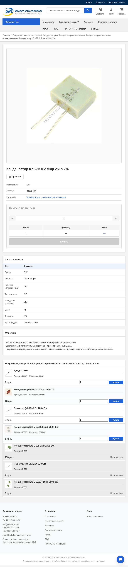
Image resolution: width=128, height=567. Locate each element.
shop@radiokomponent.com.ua (16, 535)
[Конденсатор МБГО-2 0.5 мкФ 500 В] (8, 391)
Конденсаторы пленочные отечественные (46, 197)
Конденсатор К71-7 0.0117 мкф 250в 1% (36, 481)
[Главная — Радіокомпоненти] (22, 11)
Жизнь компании (95, 516)
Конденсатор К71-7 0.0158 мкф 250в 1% (36, 427)
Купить (64, 241)
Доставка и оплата (107, 22)
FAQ (56, 28)
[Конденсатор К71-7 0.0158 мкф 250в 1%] (8, 429)
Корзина (122, 14)
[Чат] (120, 559)
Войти (111, 14)
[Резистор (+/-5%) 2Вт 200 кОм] (8, 410)
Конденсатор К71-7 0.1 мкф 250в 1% (34, 445)
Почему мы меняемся (75, 28)
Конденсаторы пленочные (71, 35)
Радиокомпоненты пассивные (27, 35)
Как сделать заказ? (69, 22)
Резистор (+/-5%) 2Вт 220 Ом (30, 463)
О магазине (48, 22)
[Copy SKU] (35, 191)
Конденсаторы (50, 35)
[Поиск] (88, 10)
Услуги (45, 28)
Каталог (10, 22)
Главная (6, 35)
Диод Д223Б (21, 370)
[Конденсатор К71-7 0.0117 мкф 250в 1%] (8, 484)
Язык (88, 2)
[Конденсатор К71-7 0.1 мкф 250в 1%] (8, 448)
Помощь (99, 2)
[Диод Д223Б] (8, 372)
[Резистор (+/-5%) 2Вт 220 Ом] (8, 466)
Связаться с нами (116, 2)
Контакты (88, 22)
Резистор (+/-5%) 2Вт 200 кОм (30, 408)
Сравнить (100, 14)
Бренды (95, 28)
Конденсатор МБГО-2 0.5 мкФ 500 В (34, 389)
